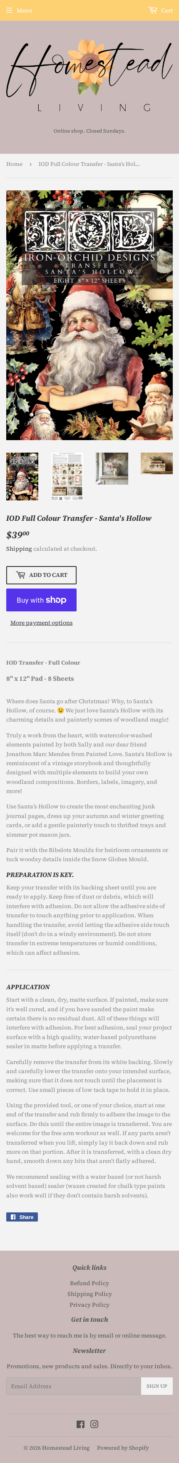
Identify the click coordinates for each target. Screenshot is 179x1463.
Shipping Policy (89, 1294)
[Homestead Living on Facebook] (80, 1425)
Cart (166, 10)
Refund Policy (89, 1283)
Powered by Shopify (123, 1447)
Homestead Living (66, 1447)
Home (14, 163)
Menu (24, 10)
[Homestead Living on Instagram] (94, 1425)
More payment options (41, 622)
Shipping (19, 548)
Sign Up (157, 1386)
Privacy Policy (89, 1304)
